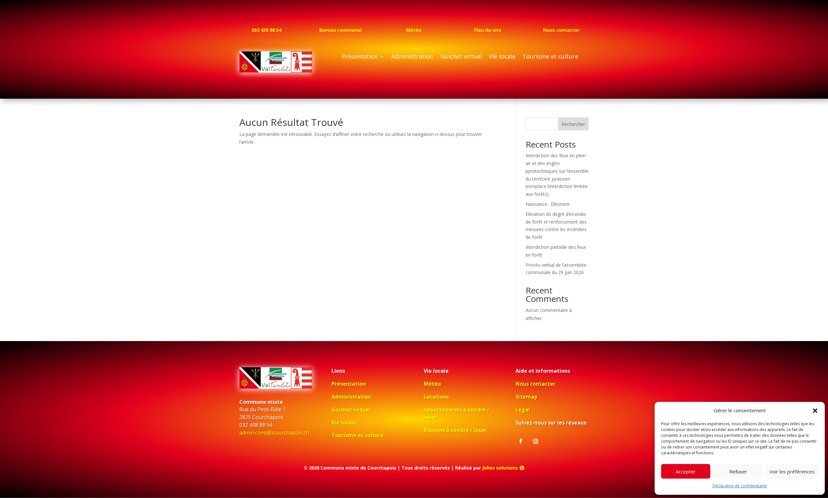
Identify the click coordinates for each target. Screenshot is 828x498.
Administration (412, 57)
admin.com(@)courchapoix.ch (274, 432)
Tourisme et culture (550, 57)
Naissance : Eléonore (548, 204)
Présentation (360, 57)
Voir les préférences (792, 471)
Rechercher (573, 124)
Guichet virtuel (461, 57)
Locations (436, 396)
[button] (815, 410)
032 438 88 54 (266, 30)
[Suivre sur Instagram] (535, 441)
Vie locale (502, 57)
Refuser (738, 471)
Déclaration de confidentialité (740, 486)
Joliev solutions (500, 468)
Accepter (686, 471)
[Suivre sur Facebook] (521, 441)
